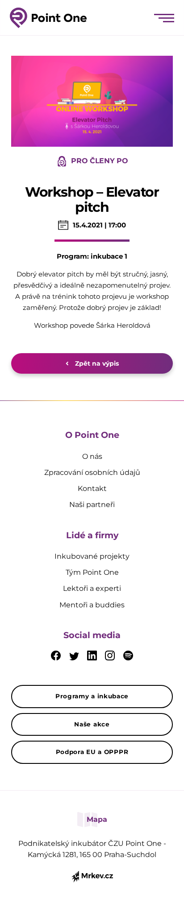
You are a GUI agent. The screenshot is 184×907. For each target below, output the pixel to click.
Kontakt (92, 488)
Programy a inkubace (92, 696)
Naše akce (91, 724)
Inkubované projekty (92, 556)
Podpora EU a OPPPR (92, 751)
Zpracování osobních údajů (92, 472)
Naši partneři (92, 504)
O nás (92, 456)
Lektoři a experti (92, 588)
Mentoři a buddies (92, 605)
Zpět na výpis (96, 363)
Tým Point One (92, 572)
